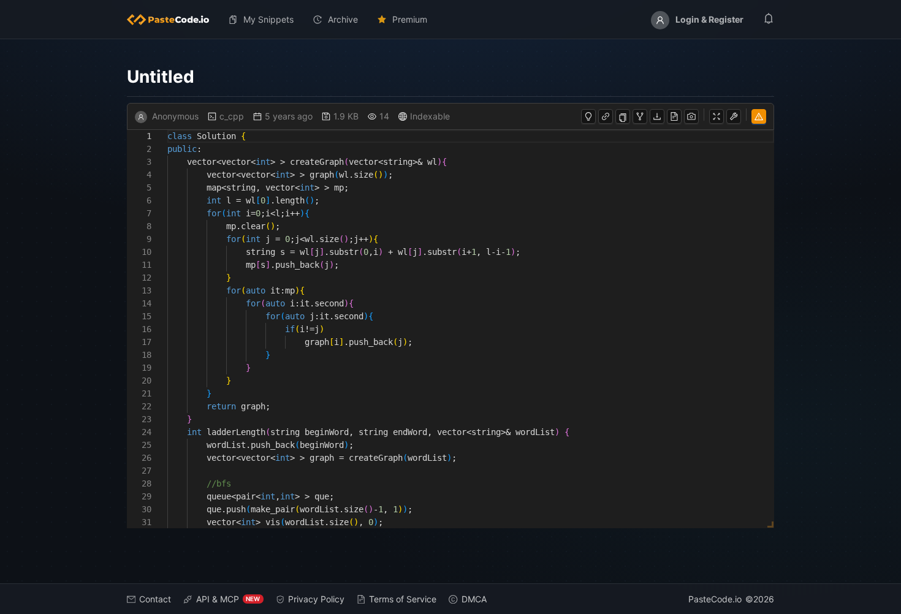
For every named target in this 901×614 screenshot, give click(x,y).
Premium (409, 19)
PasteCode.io (715, 599)
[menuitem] (173, 19)
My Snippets (268, 19)
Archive (343, 19)
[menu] (451, 19)
